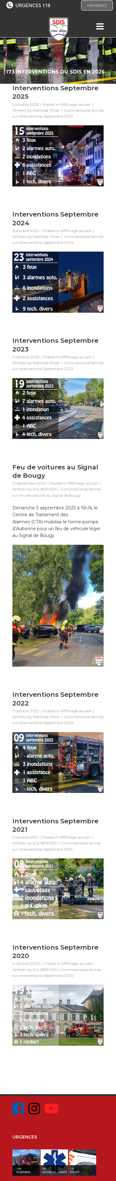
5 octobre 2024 (25, 230)
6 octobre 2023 (25, 357)
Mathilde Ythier (46, 110)
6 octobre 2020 (26, 963)
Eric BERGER (45, 489)
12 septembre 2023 (29, 483)
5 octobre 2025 (25, 104)
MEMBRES (97, 5)
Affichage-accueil (75, 104)
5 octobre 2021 (25, 837)
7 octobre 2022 (25, 711)
